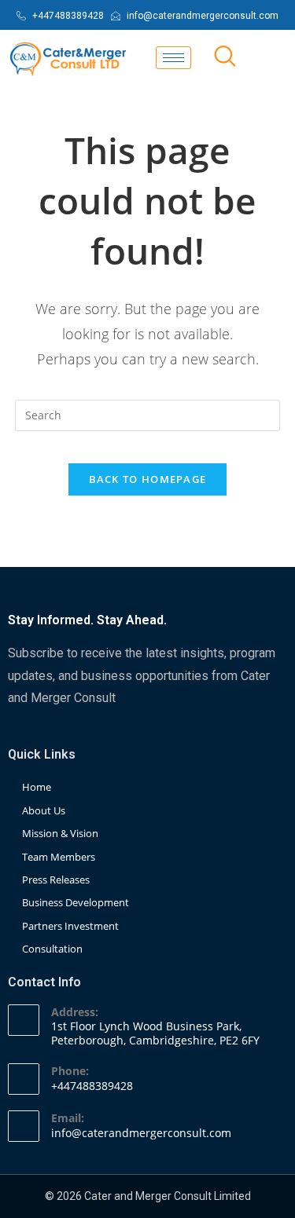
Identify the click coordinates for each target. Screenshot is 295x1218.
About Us (43, 810)
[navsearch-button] (225, 57)
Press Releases (56, 879)
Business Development (75, 902)
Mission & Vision (60, 833)
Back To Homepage (148, 479)
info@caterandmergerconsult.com (141, 1132)
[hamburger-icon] (173, 57)
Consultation (52, 949)
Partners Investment (70, 926)
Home (36, 787)
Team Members (58, 857)
